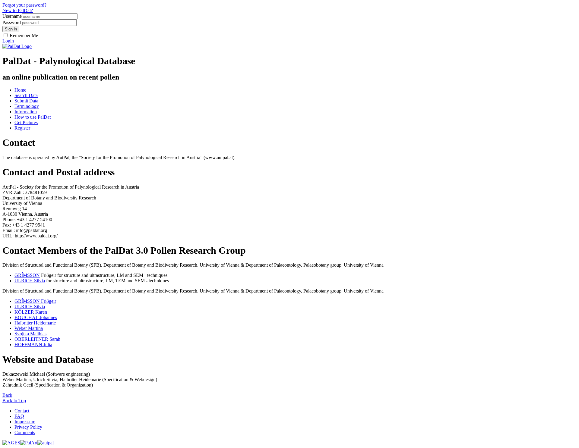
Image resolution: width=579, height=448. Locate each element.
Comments (24, 432)
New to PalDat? (17, 10)
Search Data (26, 95)
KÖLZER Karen (30, 312)
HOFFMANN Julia (33, 344)
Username (12, 16)
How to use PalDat (32, 117)
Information (25, 111)
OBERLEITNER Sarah (37, 339)
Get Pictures (26, 122)
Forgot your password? (24, 5)
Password (11, 22)
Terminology (26, 106)
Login (8, 40)
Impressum (24, 421)
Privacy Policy (28, 427)
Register (22, 127)
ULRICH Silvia (29, 280)
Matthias (30, 333)
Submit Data (26, 100)
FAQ (19, 416)
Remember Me (23, 35)
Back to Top (14, 400)
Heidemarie (35, 322)
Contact (21, 410)
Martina (28, 328)
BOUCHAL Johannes (35, 317)
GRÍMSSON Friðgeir (35, 301)
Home (20, 89)
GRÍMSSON (27, 275)
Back (7, 395)
